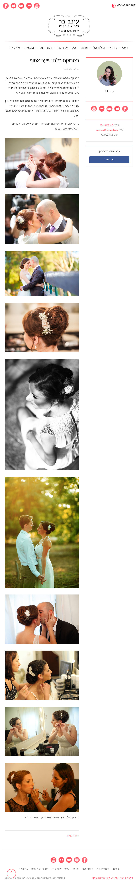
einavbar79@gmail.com (107, 130)
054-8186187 (126, 6)
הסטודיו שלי (102, 869)
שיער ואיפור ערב (66, 48)
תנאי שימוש (112, 878)
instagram (13, 6)
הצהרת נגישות (98, 878)
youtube (36, 6)
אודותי (113, 48)
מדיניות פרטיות (126, 878)
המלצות (29, 48)
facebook (6, 6)
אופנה (84, 48)
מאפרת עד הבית (39, 869)
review (29, 6)
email (21, 6)
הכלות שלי (99, 48)
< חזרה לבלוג (73, 835)
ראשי (125, 48)
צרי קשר (15, 48)
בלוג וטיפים (45, 48)
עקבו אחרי (109, 159)
